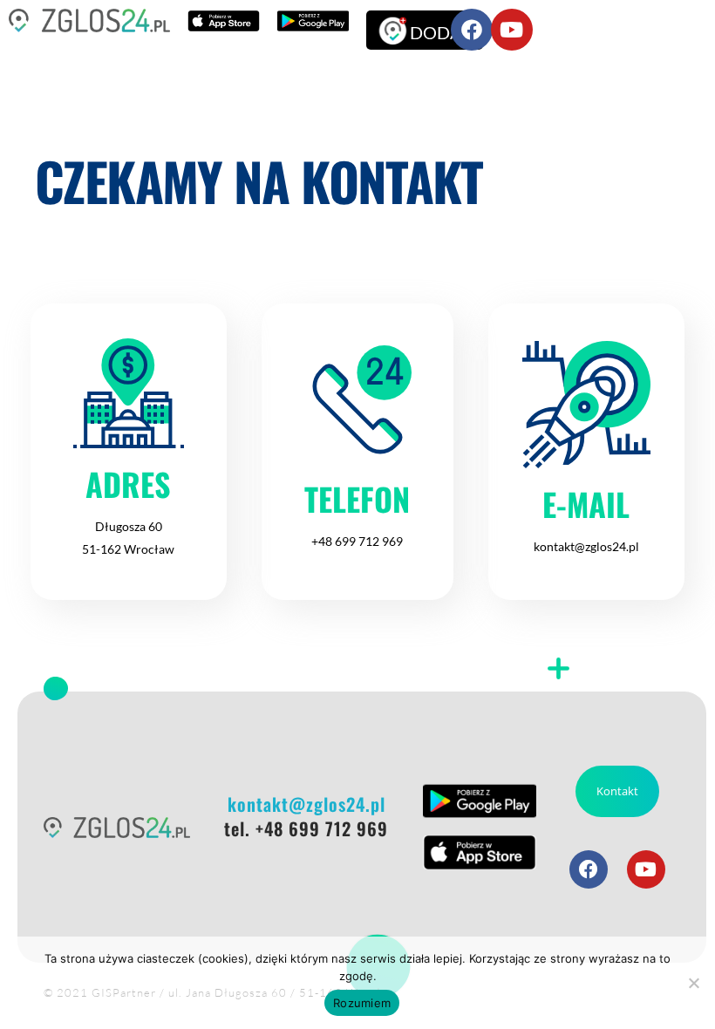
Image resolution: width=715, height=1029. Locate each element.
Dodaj (440, 32)
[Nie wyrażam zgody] (693, 983)
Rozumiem (362, 1003)
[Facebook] (472, 30)
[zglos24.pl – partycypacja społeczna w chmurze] (89, 20)
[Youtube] (512, 30)
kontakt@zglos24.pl (586, 546)
